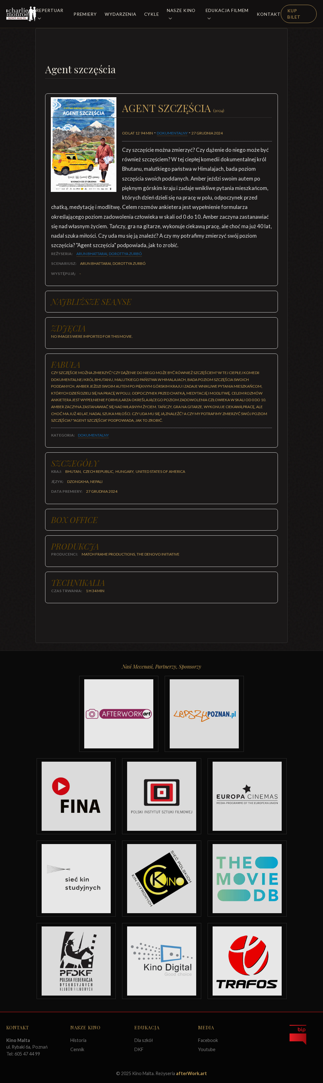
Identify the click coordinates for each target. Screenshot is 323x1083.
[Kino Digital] (161, 961)
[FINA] (76, 796)
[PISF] (161, 796)
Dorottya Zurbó (125, 253)
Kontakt (269, 14)
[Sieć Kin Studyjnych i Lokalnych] (76, 878)
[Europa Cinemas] (247, 796)
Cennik (77, 1049)
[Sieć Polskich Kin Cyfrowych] (161, 878)
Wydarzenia (120, 14)
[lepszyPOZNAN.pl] (204, 713)
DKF (139, 1049)
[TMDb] (247, 878)
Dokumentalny (172, 133)
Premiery (85, 14)
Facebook (208, 1040)
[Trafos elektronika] (247, 961)
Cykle (151, 14)
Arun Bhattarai (91, 253)
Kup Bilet (294, 14)
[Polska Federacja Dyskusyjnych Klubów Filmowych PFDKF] (76, 961)
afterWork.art (191, 1073)
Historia (78, 1040)
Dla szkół (143, 1040)
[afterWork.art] (118, 713)
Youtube (206, 1049)
